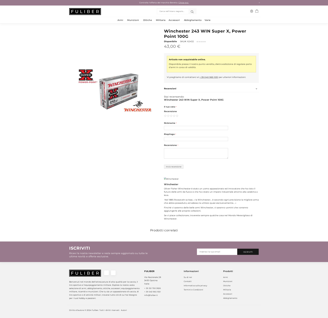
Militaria (227, 290)
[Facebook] (106, 272)
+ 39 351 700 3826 (152, 288)
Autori (124, 310)
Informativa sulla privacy (195, 285)
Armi (225, 277)
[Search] (192, 11)
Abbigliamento (230, 298)
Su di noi (188, 277)
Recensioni (170, 88)
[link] (251, 11)
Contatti (188, 281)
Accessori (227, 294)
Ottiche (226, 285)
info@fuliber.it (151, 295)
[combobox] (173, 11)
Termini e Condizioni (193, 290)
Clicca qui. (183, 2)
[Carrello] (257, 11)
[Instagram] (113, 272)
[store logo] (85, 11)
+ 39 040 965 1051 (208, 77)
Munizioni (227, 281)
